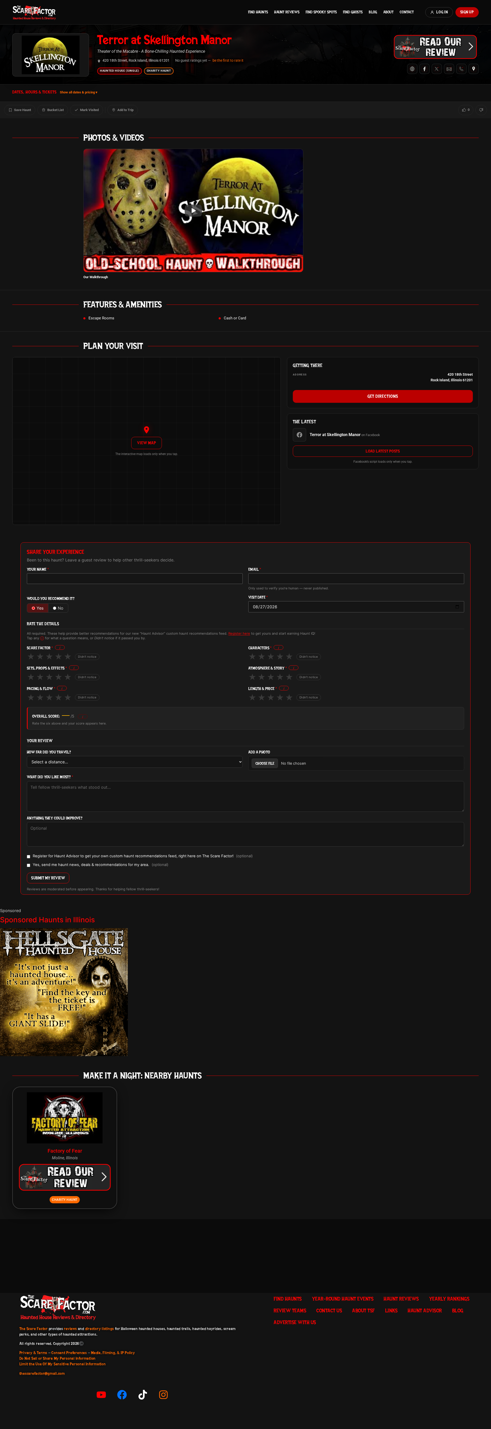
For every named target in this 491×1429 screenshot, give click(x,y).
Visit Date (258, 597)
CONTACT (407, 12)
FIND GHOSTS (353, 12)
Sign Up (467, 12)
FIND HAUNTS (258, 12)
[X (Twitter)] (437, 69)
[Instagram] (163, 1394)
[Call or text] (461, 69)
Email (254, 569)
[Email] (449, 69)
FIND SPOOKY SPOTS (321, 12)
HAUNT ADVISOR (425, 1310)
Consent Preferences (69, 1352)
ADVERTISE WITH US (295, 1322)
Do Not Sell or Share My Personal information (57, 1358)
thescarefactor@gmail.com (42, 1373)
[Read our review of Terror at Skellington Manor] (435, 46)
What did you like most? (50, 777)
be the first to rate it (228, 60)
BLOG (373, 12)
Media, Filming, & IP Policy (113, 1352)
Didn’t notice (87, 656)
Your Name (38, 569)
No (60, 608)
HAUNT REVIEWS (286, 12)
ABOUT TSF (363, 1310)
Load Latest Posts (383, 451)
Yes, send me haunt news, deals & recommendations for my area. (100, 865)
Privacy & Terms (33, 1352)
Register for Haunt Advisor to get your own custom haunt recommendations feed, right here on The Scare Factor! (143, 856)
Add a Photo (259, 752)
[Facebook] (424, 69)
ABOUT (388, 12)
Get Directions (382, 396)
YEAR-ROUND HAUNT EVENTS (343, 1299)
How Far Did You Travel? (49, 752)
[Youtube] (101, 1394)
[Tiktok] (142, 1394)
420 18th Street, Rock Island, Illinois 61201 (136, 60)
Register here (239, 633)
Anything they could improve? (54, 818)
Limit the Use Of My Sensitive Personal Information (62, 1364)
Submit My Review (48, 877)
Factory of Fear (65, 1151)
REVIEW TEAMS (290, 1310)
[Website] (412, 69)
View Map (146, 442)
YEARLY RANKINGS (449, 1299)
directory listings (99, 1328)
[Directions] (473, 69)
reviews (70, 1328)
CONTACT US (329, 1310)
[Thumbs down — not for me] (481, 110)
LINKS (391, 1310)
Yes (40, 608)
